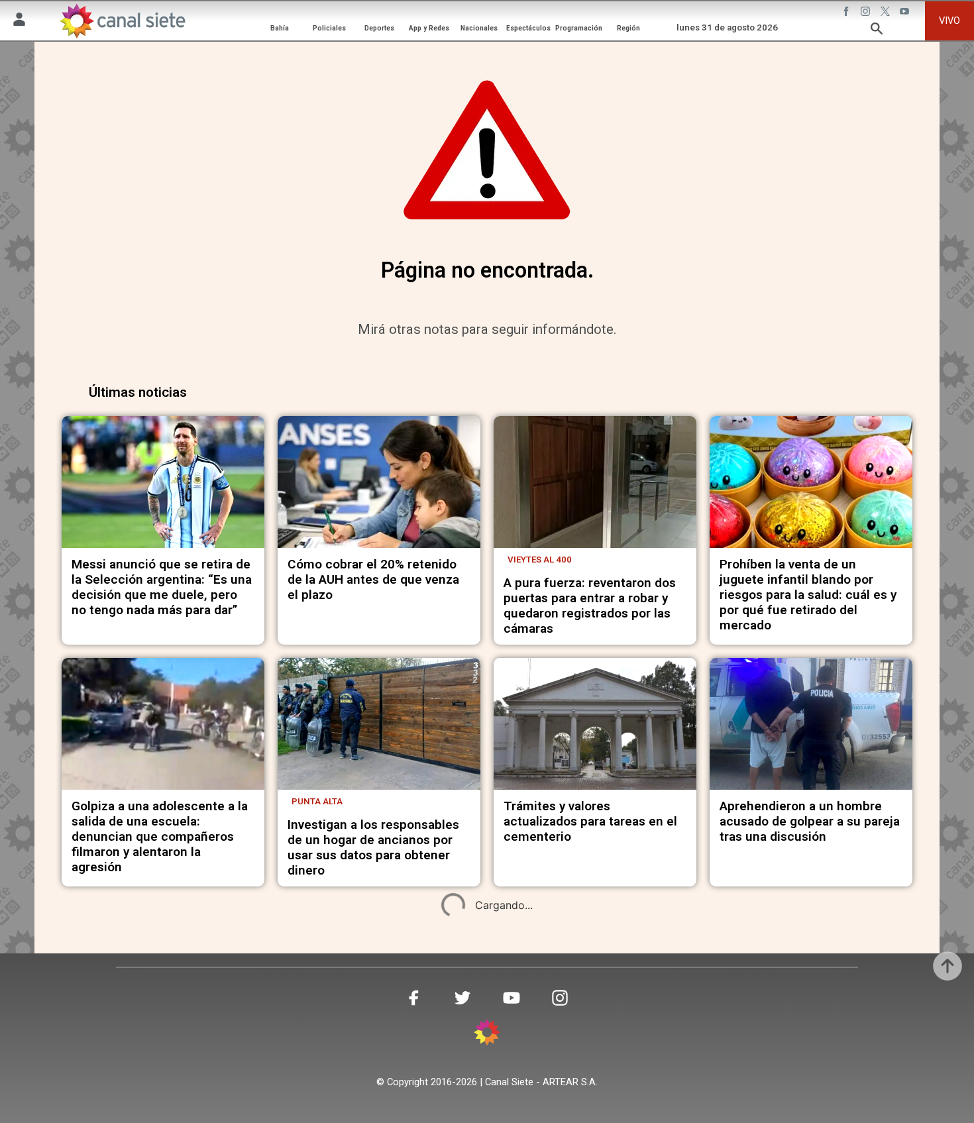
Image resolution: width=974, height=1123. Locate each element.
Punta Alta (317, 801)
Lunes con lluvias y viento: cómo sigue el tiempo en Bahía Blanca (377, 1063)
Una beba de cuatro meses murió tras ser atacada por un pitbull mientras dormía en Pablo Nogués (805, 1070)
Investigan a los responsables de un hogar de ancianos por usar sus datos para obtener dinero (373, 847)
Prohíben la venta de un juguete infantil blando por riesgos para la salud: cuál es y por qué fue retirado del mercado (808, 595)
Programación (578, 27)
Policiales (329, 27)
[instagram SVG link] (866, 13)
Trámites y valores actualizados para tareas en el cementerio (590, 821)
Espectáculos (528, 27)
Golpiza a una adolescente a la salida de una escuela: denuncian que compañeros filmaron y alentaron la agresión (160, 836)
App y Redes (429, 27)
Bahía (279, 27)
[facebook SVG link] (847, 13)
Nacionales (479, 27)
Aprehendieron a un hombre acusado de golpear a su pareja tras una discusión (810, 821)
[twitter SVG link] (886, 13)
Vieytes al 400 (540, 559)
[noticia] (163, 482)
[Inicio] (122, 20)
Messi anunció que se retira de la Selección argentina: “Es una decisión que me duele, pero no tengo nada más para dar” (162, 587)
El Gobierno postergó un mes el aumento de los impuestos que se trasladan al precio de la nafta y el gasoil (594, 1070)
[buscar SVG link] (877, 30)
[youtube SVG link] (905, 13)
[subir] (947, 966)
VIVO (949, 21)
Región (628, 27)
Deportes (379, 27)
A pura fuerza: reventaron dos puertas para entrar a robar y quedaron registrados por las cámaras (590, 605)
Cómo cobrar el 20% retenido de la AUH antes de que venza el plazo (373, 579)
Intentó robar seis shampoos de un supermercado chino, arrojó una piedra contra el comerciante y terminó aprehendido (155, 1078)
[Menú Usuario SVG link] (19, 21)
